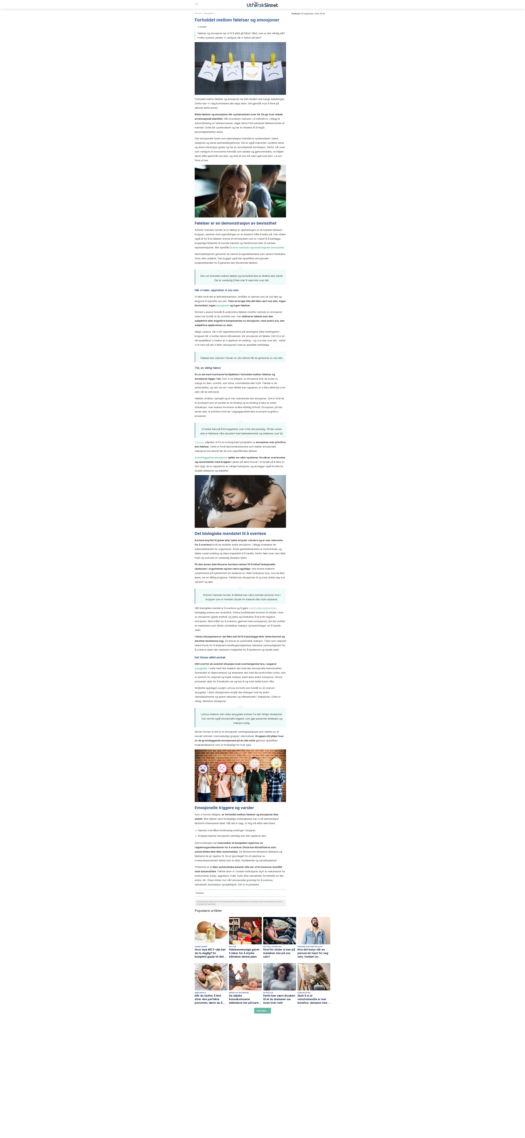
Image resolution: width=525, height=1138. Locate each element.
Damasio (200, 442)
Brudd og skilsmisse (239, 993)
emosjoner (222, 305)
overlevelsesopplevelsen (263, 608)
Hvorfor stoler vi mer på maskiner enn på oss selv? (279, 953)
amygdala (201, 668)
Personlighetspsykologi (310, 947)
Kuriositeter (304, 993)
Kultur (232, 947)
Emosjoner (209, 13)
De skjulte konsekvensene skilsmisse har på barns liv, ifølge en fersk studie (245, 999)
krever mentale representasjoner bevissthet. (257, 247)
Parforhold (200, 993)
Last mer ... (262, 1010)
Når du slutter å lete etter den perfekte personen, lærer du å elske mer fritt (208, 999)
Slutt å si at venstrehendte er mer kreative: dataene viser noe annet (313, 999)
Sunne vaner (201, 947)
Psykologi (268, 993)
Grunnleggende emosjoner (211, 457)
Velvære (198, 13)
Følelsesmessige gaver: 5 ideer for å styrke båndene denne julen (244, 953)
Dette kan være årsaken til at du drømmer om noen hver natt (279, 999)
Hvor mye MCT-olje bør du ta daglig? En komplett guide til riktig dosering (210, 953)
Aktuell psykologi (272, 947)
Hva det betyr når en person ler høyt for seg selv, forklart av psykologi (313, 953)
